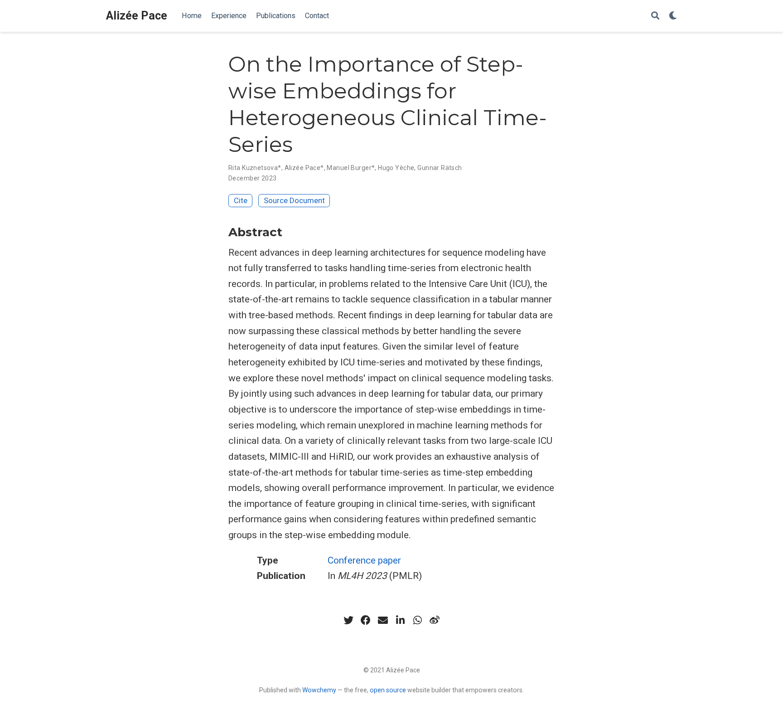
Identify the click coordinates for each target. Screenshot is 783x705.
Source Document (294, 200)
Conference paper (364, 560)
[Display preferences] (673, 16)
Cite (240, 200)
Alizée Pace (136, 15)
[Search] (655, 16)
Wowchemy (319, 690)
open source (388, 690)
